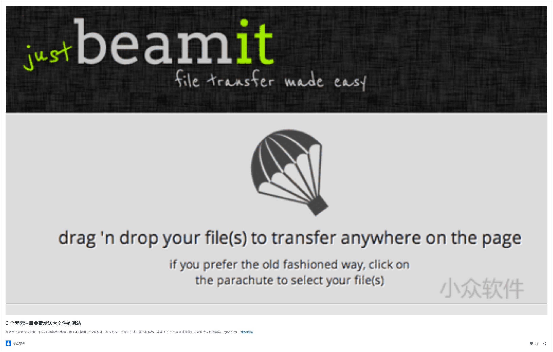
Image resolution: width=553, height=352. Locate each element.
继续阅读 (247, 332)
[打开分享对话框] (544, 342)
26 (536, 343)
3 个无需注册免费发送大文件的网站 (43, 323)
